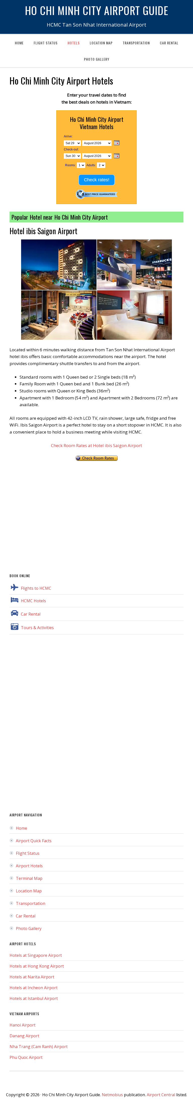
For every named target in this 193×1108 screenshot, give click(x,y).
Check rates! (96, 179)
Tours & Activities (37, 627)
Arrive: (68, 136)
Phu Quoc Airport (26, 1057)
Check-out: (71, 149)
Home (21, 828)
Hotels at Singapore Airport (36, 955)
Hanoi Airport (22, 1025)
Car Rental (30, 614)
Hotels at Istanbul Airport (34, 998)
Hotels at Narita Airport (32, 977)
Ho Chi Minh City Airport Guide (96, 10)
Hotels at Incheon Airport (34, 987)
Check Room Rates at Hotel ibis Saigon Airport (96, 445)
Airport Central (161, 1094)
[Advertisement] (96, 514)
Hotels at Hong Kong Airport (37, 966)
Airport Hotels (29, 866)
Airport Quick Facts (34, 840)
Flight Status (27, 853)
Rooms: (70, 165)
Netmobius (112, 1094)
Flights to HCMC (36, 588)
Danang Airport (24, 1036)
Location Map (29, 891)
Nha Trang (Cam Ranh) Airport (39, 1046)
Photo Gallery (28, 928)
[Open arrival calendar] (116, 143)
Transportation (30, 903)
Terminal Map (29, 878)
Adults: (91, 165)
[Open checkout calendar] (116, 156)
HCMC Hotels (33, 601)
